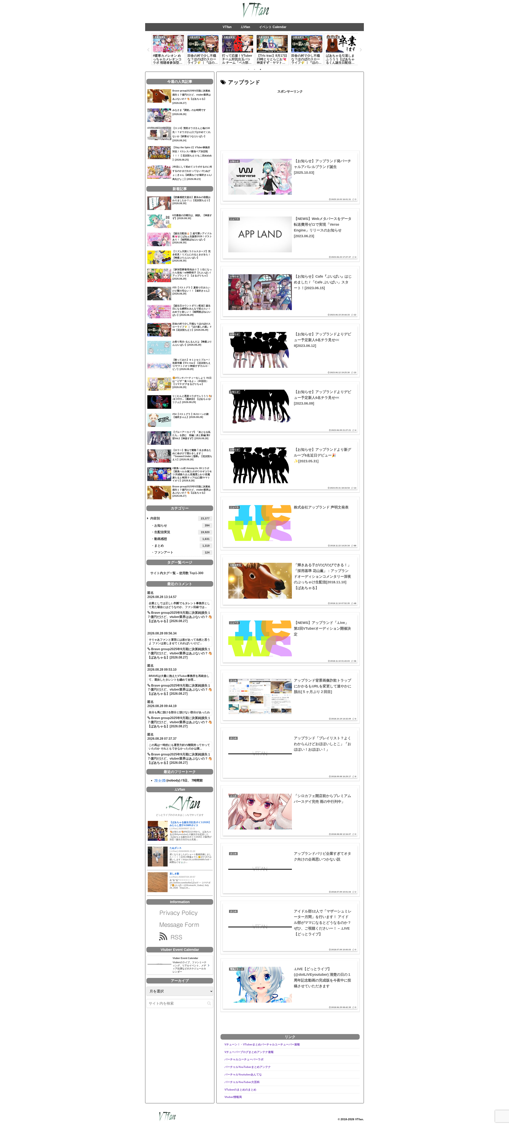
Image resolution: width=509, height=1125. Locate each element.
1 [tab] (249, 69)
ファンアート (182, 552)
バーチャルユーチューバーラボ (243, 1059)
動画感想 (182, 539)
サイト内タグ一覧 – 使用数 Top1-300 (175, 573)
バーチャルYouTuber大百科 (242, 1082)
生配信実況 (182, 532)
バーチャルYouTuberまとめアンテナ (247, 1066)
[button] (209, 1003)
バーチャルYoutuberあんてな (243, 1074)
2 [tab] (254, 69)
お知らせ (182, 525)
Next (361, 50)
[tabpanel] (168, 49)
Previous (148, 50)
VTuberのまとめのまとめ (240, 1089)
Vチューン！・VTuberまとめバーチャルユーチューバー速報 (262, 1044)
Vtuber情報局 (233, 1097)
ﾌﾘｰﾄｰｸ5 (160, 780)
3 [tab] (260, 69)
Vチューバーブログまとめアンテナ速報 (249, 1052)
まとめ (182, 545)
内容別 (180, 518)
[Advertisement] (290, 122)
